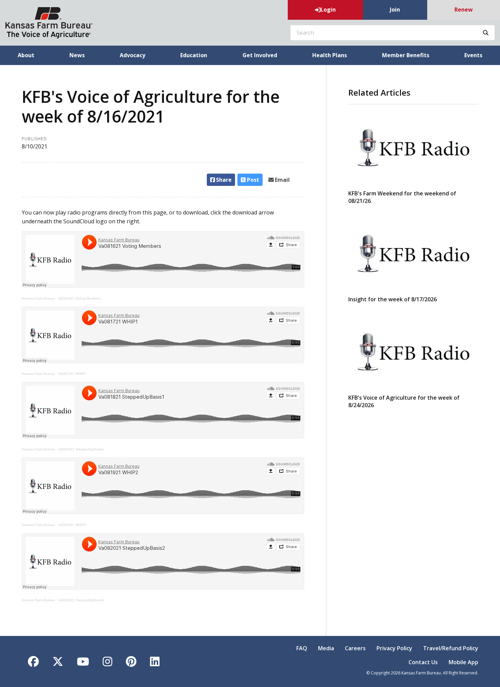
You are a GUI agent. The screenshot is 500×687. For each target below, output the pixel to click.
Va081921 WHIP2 (72, 525)
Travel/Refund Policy (450, 648)
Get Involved (260, 55)
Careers (355, 648)
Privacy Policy (394, 648)
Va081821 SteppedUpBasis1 (81, 449)
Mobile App (463, 662)
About (26, 55)
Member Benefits (405, 55)
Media (326, 648)
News (77, 55)
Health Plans (329, 55)
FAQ (301, 648)
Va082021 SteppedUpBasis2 (81, 600)
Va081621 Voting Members (79, 298)
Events (473, 55)
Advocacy (132, 55)
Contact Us (423, 662)
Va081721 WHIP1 (72, 374)
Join (395, 9)
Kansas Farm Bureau (38, 298)
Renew (463, 9)
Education (193, 55)
